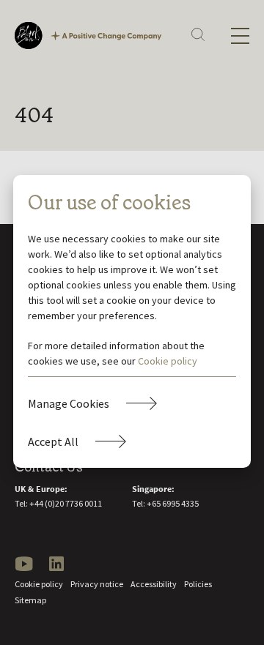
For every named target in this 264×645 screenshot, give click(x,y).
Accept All (53, 441)
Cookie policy (167, 361)
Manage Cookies (68, 403)
